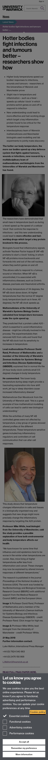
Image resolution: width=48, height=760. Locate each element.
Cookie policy (37, 712)
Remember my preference (24, 748)
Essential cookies (19, 716)
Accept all (24, 742)
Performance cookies (21, 733)
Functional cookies (20, 721)
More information (24, 754)
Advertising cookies (20, 727)
